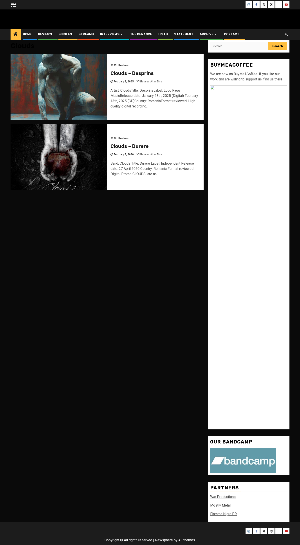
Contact (231, 34)
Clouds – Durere (129, 146)
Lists (163, 34)
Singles (65, 34)
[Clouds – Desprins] (59, 87)
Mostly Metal (220, 505)
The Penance (141, 34)
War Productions (223, 497)
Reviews (45, 34)
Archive (206, 34)
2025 (113, 65)
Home (27, 34)
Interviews (109, 34)
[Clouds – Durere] (59, 157)
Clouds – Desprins (132, 73)
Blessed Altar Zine (40, 19)
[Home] (15, 34)
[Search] (286, 34)
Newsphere (164, 540)
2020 (113, 138)
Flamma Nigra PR (223, 514)
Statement (183, 34)
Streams (86, 34)
